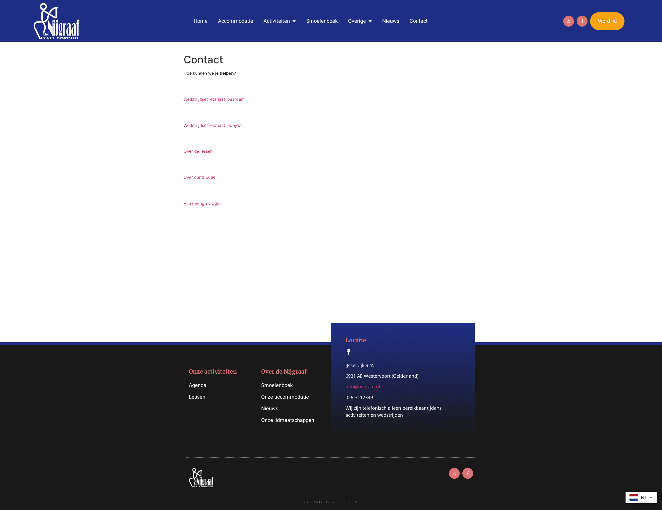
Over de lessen (198, 151)
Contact (419, 21)
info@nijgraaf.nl (362, 386)
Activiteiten (277, 21)
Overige (357, 21)
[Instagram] (568, 21)
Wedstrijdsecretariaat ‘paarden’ (214, 99)
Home (201, 21)
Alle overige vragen (203, 203)
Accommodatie (235, 21)
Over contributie (199, 177)
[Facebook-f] (582, 21)
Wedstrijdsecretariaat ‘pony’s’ (212, 125)
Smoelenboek (322, 21)
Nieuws (390, 21)
